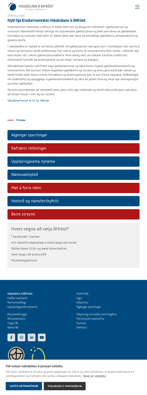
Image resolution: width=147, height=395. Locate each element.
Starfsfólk (82, 293)
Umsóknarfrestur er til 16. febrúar (28, 100)
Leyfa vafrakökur (24, 386)
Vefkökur (81, 327)
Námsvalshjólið (24, 174)
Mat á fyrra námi (26, 187)
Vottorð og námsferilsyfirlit (35, 200)
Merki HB (12, 327)
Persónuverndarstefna (90, 318)
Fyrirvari (81, 323)
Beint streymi (23, 214)
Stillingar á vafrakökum (65, 386)
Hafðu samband (17, 298)
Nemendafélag (16, 302)
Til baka (20, 120)
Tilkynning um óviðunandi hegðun (96, 314)
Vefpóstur (82, 302)
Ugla (79, 298)
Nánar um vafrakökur (94, 376)
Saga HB (12, 323)
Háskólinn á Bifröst (20, 293)
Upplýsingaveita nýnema (33, 161)
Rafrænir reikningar (29, 148)
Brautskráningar (17, 314)
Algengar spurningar (29, 134)
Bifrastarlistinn (16, 318)
